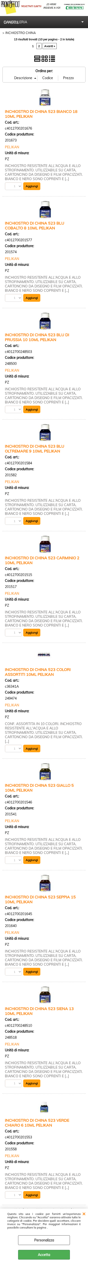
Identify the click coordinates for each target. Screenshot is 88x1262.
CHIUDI (84, 1213)
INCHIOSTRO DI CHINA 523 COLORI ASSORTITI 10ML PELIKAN (38, 672)
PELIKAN (12, 147)
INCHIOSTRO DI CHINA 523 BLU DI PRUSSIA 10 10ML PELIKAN (37, 337)
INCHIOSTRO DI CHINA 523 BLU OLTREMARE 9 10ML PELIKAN (34, 448)
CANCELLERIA (15, 22)
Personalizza (44, 1240)
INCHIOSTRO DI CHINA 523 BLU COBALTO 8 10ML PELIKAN (34, 225)
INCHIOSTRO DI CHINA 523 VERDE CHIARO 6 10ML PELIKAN (37, 1123)
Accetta (44, 1255)
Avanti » (49, 46)
